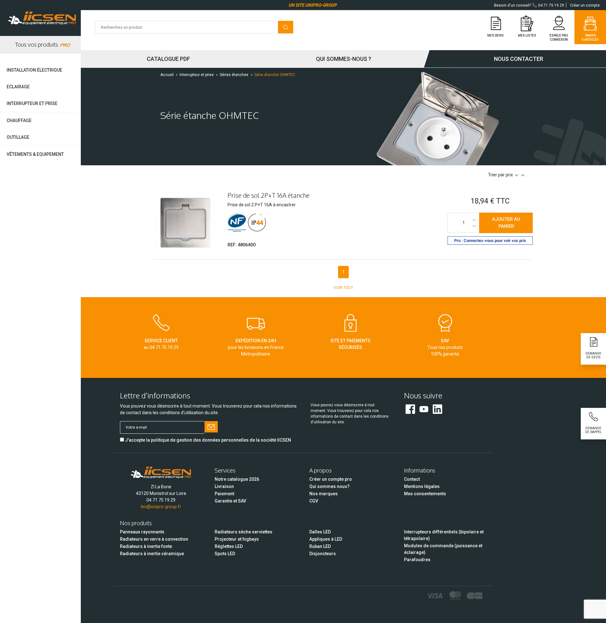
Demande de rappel (593, 430)
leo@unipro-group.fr (161, 506)
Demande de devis (593, 355)
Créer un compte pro (330, 479)
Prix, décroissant (516, 175)
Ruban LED (320, 546)
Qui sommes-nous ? (343, 59)
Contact (412, 479)
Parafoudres (417, 559)
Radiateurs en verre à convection (154, 539)
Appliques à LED (325, 539)
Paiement (224, 493)
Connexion (559, 39)
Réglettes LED (229, 546)
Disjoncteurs (322, 553)
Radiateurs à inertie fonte (146, 546)
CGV (313, 500)
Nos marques (323, 493)
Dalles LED (320, 531)
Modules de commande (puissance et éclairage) (443, 549)
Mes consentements (425, 493)
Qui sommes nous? (329, 486)
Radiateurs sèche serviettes (243, 531)
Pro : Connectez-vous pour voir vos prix (490, 240)
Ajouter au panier (506, 222)
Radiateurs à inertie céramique (152, 553)
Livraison (224, 486)
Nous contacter (518, 59)
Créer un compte (585, 5)
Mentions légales (422, 486)
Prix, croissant (522, 175)
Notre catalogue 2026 (237, 479)
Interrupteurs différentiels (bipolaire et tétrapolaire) (444, 535)
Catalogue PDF (168, 59)
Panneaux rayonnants (142, 531)
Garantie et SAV (230, 500)
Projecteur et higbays (237, 539)
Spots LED (225, 553)
